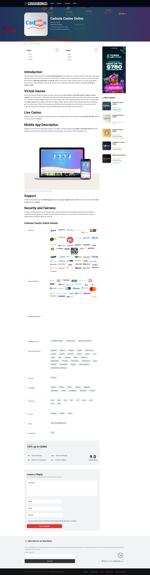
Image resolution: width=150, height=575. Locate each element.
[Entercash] (70, 284)
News (75, 3)
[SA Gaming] (53, 268)
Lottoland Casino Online (117, 116)
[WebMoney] (82, 303)
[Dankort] (90, 281)
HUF (65, 400)
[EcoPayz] (61, 284)
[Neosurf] (87, 293)
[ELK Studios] (95, 240)
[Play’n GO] (70, 261)
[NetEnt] (78, 257)
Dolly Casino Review (119, 155)
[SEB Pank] (60, 327)
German (77, 387)
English (53, 387)
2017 (52, 432)
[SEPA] (77, 300)
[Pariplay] (61, 261)
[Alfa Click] (52, 281)
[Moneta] (65, 293)
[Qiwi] (94, 296)
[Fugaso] (70, 245)
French (70, 387)
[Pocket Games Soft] (85, 261)
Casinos (59, 3)
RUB (59, 404)
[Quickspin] (61, 264)
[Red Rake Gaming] (70, 264)
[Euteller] (53, 289)
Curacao (53, 377)
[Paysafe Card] (78, 296)
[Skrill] (93, 300)
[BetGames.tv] (84, 232)
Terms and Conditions (120, 571)
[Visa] (74, 303)
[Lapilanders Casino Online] (106, 149)
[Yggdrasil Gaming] (53, 271)
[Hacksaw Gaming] (67, 251)
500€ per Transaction (84, 341)
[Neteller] (53, 296)
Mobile (62, 413)
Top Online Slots (94, 571)
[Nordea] (61, 296)
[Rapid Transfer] (53, 300)
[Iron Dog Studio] (74, 251)
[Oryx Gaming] (53, 261)
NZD (90, 400)
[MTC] (71, 293)
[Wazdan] (95, 268)
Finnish (61, 387)
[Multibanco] (78, 293)
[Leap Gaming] (53, 257)
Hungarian (87, 387)
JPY (77, 400)
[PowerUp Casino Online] (106, 110)
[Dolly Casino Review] (106, 162)
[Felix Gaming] (61, 245)
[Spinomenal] (70, 268)
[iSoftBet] (82, 251)
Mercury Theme (60, 571)
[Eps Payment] (86, 284)
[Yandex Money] (89, 303)
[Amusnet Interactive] (77, 232)
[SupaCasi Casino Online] (106, 137)
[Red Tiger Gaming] (78, 264)
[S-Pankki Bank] (70, 300)
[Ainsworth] (61, 232)
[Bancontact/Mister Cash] (58, 281)
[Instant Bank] (58, 320)
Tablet (70, 413)
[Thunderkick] (78, 268)
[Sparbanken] (52, 303)
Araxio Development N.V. (58, 423)
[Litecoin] (84, 289)
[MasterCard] (93, 289)
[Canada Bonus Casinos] (36, 3)
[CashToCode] (82, 281)
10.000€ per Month (57, 341)
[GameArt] (78, 245)
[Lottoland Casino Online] (106, 122)
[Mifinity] (58, 293)
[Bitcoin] (66, 281)
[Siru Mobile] (84, 300)
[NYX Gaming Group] (95, 257)
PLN (52, 404)
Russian (92, 390)
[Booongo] (78, 240)
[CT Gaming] (86, 240)
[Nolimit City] (86, 257)
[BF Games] (53, 240)
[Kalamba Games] (91, 251)
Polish (63, 390)
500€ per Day (70, 341)
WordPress (53, 571)
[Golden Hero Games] (52, 251)
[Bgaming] (61, 240)
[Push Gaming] (53, 264)
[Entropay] (78, 284)
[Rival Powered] (95, 264)
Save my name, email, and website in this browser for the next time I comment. (52, 521)
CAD (52, 400)
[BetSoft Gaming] (93, 232)
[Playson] (78, 261)
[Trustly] (66, 303)
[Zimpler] (53, 307)
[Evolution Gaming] (53, 245)
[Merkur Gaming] (61, 257)
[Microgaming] (70, 257)
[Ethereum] (95, 284)
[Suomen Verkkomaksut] (58, 303)
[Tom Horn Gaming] (86, 268)
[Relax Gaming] (86, 264)
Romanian (83, 390)
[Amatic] (70, 232)
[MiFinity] (81, 320)
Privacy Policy (109, 571)
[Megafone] (52, 293)
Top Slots (67, 3)
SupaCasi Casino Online (117, 130)
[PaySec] (69, 324)
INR (71, 400)
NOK (84, 400)
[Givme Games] (94, 245)
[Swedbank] (88, 327)
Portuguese (72, 390)
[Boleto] (74, 281)
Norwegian (54, 390)
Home (52, 3)
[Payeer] (70, 296)
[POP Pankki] (86, 296)
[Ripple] (61, 300)
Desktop (53, 413)
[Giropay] (68, 289)
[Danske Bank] (53, 284)
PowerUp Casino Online (117, 103)
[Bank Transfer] (53, 315)
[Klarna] (76, 289)
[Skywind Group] (61, 268)
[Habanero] (59, 251)
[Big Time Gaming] (70, 240)
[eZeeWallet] (60, 289)
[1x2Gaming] (53, 232)
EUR (59, 400)
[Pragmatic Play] (93, 261)
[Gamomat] (86, 245)
